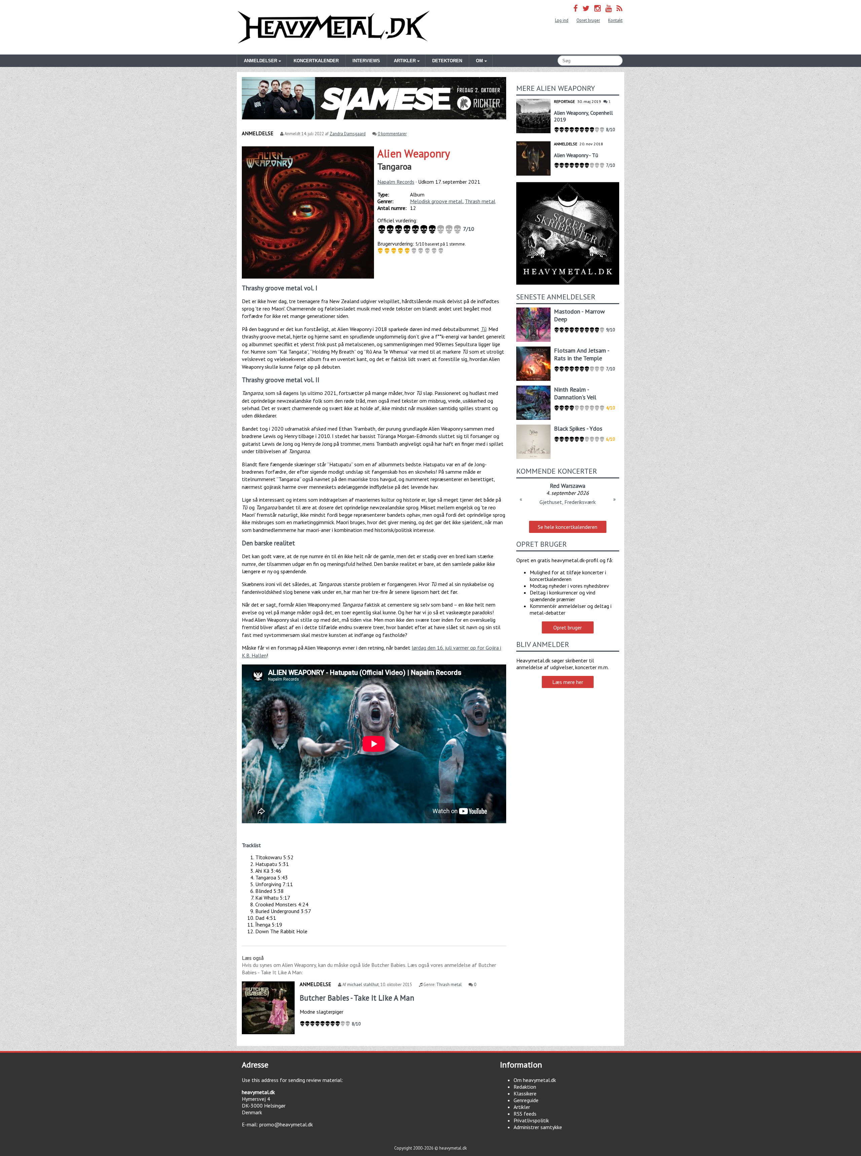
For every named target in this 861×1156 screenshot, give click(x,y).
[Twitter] (586, 8)
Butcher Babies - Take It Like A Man (357, 998)
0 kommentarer (392, 134)
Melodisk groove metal (436, 201)
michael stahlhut (363, 984)
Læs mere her (567, 682)
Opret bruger (588, 20)
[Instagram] (597, 8)
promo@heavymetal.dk (286, 1124)
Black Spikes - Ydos (578, 428)
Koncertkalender (316, 60)
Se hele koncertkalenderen (567, 526)
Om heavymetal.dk (535, 1080)
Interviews (366, 60)
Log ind (561, 20)
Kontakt (615, 20)
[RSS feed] (619, 8)
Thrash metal (480, 201)
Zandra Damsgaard (348, 134)
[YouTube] (608, 8)
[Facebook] (575, 8)
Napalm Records (395, 181)
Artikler (522, 1107)
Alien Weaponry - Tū (576, 155)
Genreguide (526, 1100)
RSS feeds (525, 1113)
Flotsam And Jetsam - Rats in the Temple (581, 354)
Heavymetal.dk (333, 27)
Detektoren (447, 60)
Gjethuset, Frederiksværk (567, 502)
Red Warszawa (567, 486)
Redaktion (525, 1086)
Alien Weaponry (413, 153)
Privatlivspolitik (531, 1120)
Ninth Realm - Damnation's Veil (575, 393)
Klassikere (525, 1093)
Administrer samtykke (538, 1127)
